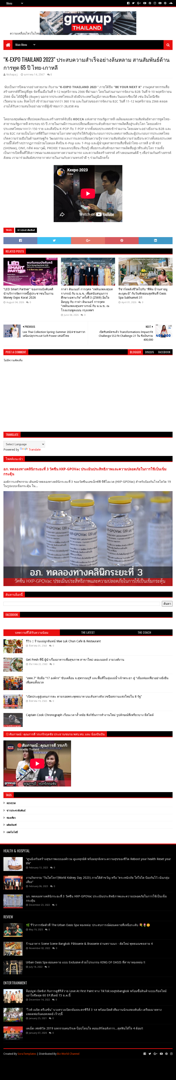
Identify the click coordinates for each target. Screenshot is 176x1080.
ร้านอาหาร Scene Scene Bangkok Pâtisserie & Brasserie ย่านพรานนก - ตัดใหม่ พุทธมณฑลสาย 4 (89, 943)
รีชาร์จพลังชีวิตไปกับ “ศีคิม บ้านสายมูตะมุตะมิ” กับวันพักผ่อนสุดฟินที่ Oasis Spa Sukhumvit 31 (142, 293)
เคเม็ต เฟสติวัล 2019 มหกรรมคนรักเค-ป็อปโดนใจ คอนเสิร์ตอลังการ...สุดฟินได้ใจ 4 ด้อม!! (84, 1028)
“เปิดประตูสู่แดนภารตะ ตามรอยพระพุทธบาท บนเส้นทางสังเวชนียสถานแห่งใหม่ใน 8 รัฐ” (84, 696)
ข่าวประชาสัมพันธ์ (26, 230)
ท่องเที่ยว (11, 818)
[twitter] (133, 3)
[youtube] (145, 3)
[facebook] (128, 3)
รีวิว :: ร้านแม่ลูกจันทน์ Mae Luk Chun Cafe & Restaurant (63, 641)
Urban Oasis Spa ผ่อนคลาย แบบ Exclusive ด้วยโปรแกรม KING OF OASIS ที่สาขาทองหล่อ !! (85, 962)
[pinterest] (150, 3)
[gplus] (139, 3)
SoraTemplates (27, 1053)
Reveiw (11, 803)
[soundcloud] (170, 3)
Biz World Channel (68, 1053)
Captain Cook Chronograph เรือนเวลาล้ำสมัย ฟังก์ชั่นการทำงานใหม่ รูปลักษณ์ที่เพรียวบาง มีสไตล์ (90, 715)
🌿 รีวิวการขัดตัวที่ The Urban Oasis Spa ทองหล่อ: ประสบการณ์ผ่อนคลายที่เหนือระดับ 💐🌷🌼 (88, 925)
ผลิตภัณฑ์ (12, 825)
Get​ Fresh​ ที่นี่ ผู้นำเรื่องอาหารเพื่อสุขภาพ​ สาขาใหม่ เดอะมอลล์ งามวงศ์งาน (75, 659)
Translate (35, 449)
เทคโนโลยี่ (12, 832)
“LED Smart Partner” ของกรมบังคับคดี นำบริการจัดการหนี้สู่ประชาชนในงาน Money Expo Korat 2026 (28, 293)
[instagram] (155, 3)
